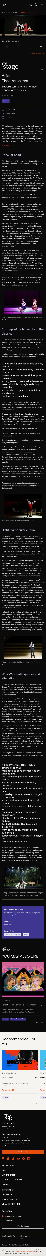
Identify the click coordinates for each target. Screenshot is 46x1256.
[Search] (30, 5)
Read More (5, 145)
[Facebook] (8, 1158)
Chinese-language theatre (13, 934)
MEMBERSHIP (9, 1175)
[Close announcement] (42, 1250)
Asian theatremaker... (10, 12)
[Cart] (36, 5)
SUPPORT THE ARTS (12, 1179)
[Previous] (37, 1023)
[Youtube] (18, 1158)
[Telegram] (23, 1158)
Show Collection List (37, 53)
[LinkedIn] (28, 1158)
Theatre (26, 934)
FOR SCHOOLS (9, 1199)
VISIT (4, 1170)
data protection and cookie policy (26, 1251)
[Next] (42, 1023)
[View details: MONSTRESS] (20, 1074)
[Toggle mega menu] (41, 4)
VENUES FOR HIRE (11, 1204)
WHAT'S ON (8, 1165)
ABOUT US (7, 1194)
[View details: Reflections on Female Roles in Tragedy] (23, 991)
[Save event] (42, 69)
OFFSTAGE (7, 1190)
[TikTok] (13, 1158)
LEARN (5, 1184)
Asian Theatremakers (11, 41)
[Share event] (42, 63)
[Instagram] (3, 1158)
